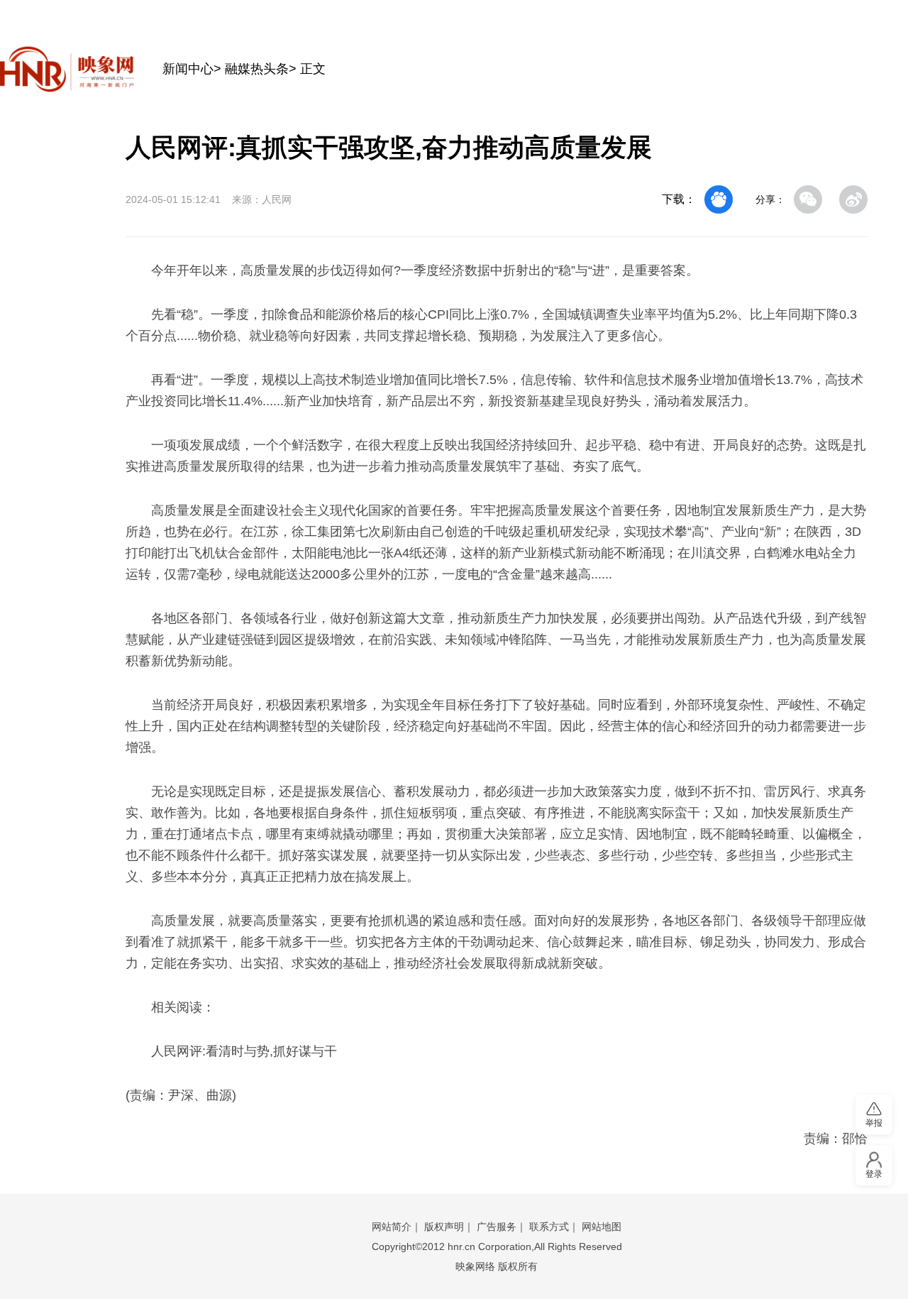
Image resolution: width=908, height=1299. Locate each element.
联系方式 (549, 1226)
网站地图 (601, 1226)
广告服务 (496, 1226)
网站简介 (391, 1226)
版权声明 (444, 1226)
